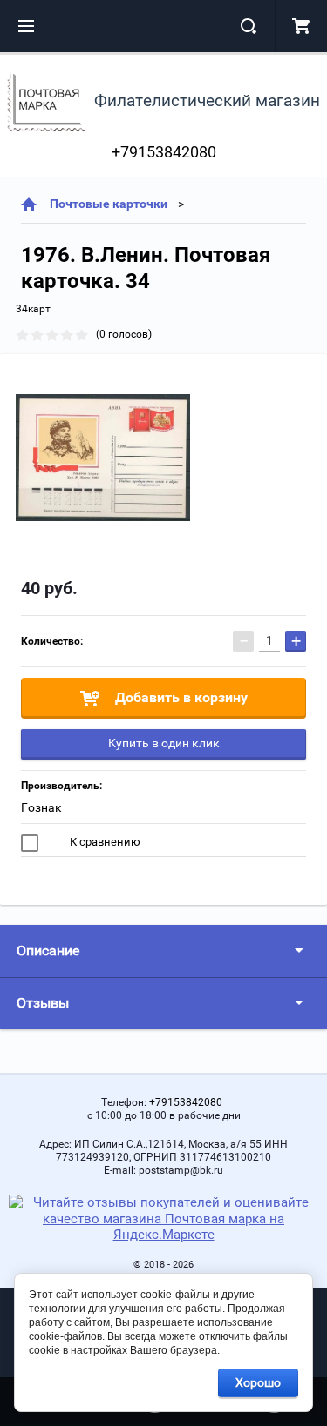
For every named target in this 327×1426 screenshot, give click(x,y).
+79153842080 (164, 152)
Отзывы (43, 1002)
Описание (48, 950)
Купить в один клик (164, 743)
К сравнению (103, 841)
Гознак (41, 807)
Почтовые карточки (108, 204)
